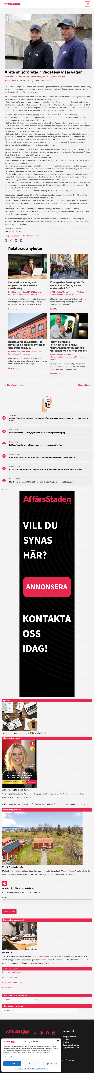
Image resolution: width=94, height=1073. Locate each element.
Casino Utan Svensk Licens (13, 982)
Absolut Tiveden (68, 871)
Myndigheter (80, 357)
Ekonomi (11, 294)
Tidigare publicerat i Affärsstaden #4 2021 (22, 236)
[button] (58, 1041)
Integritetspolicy (29, 1069)
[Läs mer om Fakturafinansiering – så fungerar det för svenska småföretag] (27, 266)
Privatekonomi (25, 354)
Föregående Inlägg (14, 385)
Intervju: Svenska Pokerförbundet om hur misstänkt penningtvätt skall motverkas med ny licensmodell (68, 346)
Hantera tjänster (10, 1057)
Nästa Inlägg (84, 385)
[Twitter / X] (11, 240)
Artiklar (45, 77)
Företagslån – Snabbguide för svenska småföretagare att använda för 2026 (67, 285)
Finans (27, 294)
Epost (5, 897)
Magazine (53, 77)
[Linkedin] (21, 240)
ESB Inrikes (19, 294)
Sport (57, 359)
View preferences (50, 1063)
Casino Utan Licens (10, 987)
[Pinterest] (16, 240)
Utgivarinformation (42, 1069)
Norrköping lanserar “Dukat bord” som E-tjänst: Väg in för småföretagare (41, 482)
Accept (12, 1063)
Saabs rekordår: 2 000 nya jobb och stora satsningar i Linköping (37, 433)
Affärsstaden (36, 77)
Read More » (13, 309)
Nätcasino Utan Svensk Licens (14, 972)
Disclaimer (67, 1042)
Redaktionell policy (71, 1045)
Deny (31, 1063)
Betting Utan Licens (10, 977)
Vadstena (61, 77)
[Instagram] (41, 1033)
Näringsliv (34, 294)
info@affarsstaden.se (40, 956)
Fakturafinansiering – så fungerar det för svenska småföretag (22, 285)
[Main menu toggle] (87, 4)
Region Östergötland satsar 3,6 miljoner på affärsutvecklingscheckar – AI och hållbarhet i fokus (48, 419)
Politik (52, 359)
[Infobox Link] (47, 719)
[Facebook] (6, 240)
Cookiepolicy (19, 1069)
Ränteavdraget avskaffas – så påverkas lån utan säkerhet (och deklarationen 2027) (26, 344)
